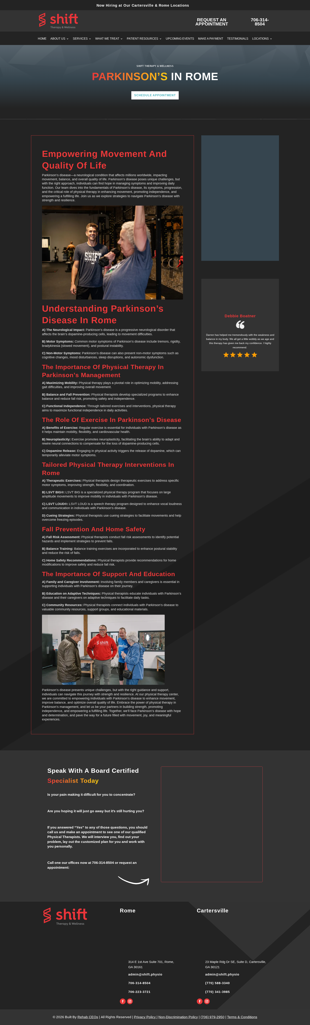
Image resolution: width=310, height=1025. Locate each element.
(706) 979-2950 (212, 1017)
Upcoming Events (180, 38)
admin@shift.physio (145, 974)
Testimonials (237, 38)
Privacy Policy (145, 1017)
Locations (260, 38)
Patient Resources (142, 38)
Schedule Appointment (155, 95)
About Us (57, 38)
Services (80, 38)
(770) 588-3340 (217, 983)
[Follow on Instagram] (130, 1001)
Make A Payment (210, 38)
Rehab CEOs (88, 1017)
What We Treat (107, 38)
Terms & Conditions (242, 1017)
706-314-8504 (103, 863)
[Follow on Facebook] (123, 1001)
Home (42, 38)
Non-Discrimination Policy (178, 1017)
